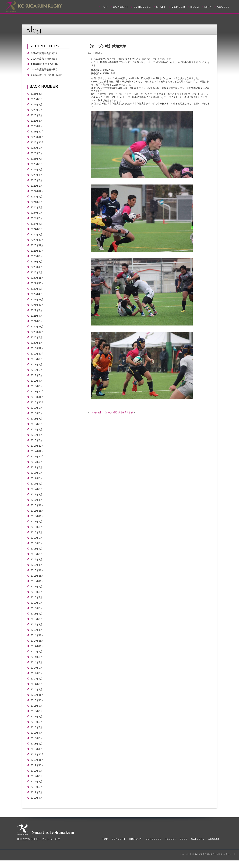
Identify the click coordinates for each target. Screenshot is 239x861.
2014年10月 (37, 646)
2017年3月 (37, 489)
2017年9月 (37, 462)
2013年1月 (37, 749)
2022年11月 (37, 277)
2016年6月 (37, 537)
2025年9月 (37, 147)
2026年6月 (37, 104)
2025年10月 (37, 142)
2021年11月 (37, 299)
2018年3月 (37, 440)
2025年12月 (37, 131)
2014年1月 (37, 689)
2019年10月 (37, 353)
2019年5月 (37, 375)
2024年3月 (37, 229)
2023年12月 (37, 239)
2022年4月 (37, 294)
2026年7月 (37, 99)
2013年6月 (37, 722)
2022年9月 (37, 288)
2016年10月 (37, 516)
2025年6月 (37, 164)
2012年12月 (37, 754)
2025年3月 (37, 180)
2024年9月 (37, 196)
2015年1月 (37, 629)
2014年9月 (37, 651)
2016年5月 (37, 543)
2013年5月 (37, 727)
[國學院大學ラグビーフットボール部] (33, 6)
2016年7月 (37, 532)
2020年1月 (37, 342)
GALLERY (198, 839)
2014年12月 (37, 635)
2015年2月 (37, 624)
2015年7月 (37, 597)
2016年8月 (37, 527)
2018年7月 (37, 418)
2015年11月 (37, 575)
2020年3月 (37, 337)
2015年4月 (37, 613)
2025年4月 (37, 174)
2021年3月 (37, 321)
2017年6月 (37, 472)
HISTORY (135, 839)
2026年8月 (37, 93)
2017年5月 (37, 478)
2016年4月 (37, 548)
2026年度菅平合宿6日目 (45, 69)
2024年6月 (37, 212)
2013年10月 (37, 700)
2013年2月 (37, 743)
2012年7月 (37, 781)
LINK (208, 6)
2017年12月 (37, 445)
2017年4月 (37, 483)
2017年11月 (37, 451)
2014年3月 (37, 684)
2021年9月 (37, 310)
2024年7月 (37, 207)
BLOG (194, 6)
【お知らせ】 (95, 412)
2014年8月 (37, 657)
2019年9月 (37, 359)
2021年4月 (37, 315)
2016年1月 (37, 564)
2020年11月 (37, 326)
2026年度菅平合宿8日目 (44, 58)
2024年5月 (37, 218)
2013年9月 (37, 705)
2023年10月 (37, 250)
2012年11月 (37, 759)
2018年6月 (37, 424)
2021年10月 (37, 304)
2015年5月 (37, 608)
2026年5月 (37, 109)
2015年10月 (37, 581)
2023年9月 (37, 256)
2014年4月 (37, 678)
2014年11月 (37, 640)
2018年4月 (37, 434)
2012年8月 (37, 776)
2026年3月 (37, 120)
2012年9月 (37, 770)
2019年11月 (37, 348)
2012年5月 (37, 792)
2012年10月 (37, 765)
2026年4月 (37, 115)
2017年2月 (37, 494)
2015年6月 (37, 602)
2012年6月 (37, 787)
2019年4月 (37, 380)
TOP (104, 6)
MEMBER (178, 6)
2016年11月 (37, 510)
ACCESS (223, 6)
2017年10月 (37, 456)
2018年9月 (37, 407)
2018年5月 (37, 429)
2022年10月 (37, 283)
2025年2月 (37, 185)
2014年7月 (37, 662)
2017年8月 (37, 467)
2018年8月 (37, 413)
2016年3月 (37, 554)
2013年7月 (37, 716)
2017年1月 (37, 499)
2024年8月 (37, 202)
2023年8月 (37, 261)
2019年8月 (37, 364)
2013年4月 (37, 732)
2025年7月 (37, 158)
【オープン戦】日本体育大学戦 (118, 412)
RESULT (170, 839)
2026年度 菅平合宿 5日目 (47, 75)
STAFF (161, 6)
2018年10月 (37, 402)
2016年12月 (37, 505)
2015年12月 (37, 570)
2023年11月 (37, 245)
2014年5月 (37, 673)
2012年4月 (37, 797)
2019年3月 (37, 386)
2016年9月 (37, 521)
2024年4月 (37, 223)
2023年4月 (37, 267)
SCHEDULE (142, 6)
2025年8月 (37, 153)
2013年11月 (37, 694)
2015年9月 (37, 586)
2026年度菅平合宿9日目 (44, 53)
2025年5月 (37, 169)
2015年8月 (37, 592)
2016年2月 (37, 559)
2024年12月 (37, 191)
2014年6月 (37, 667)
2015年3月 (37, 619)
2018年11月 (37, 397)
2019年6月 (37, 369)
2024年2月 (37, 234)
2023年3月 (37, 272)
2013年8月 (37, 711)
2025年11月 (37, 137)
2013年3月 (37, 738)
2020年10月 (37, 332)
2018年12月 (37, 391)
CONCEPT (121, 6)
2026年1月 (37, 126)
